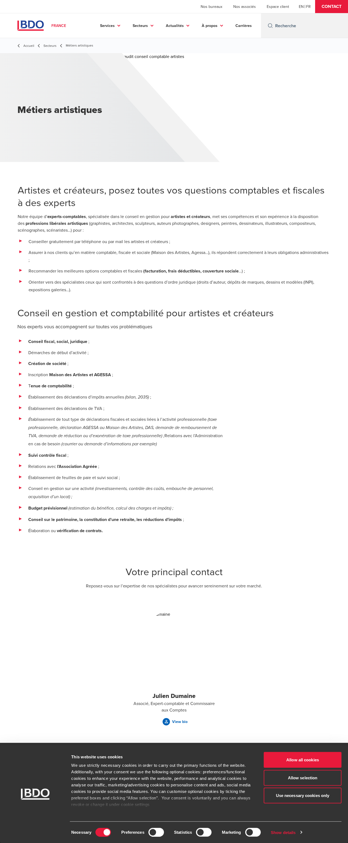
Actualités (175, 25)
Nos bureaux (211, 6)
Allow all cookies (302, 760)
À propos (209, 25)
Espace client (278, 6)
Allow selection (303, 777)
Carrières (243, 25)
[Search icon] (270, 25)
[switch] (156, 832)
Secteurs (140, 25)
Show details (283, 832)
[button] (331, 6)
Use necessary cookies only (303, 795)
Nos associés (244, 6)
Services (107, 25)
